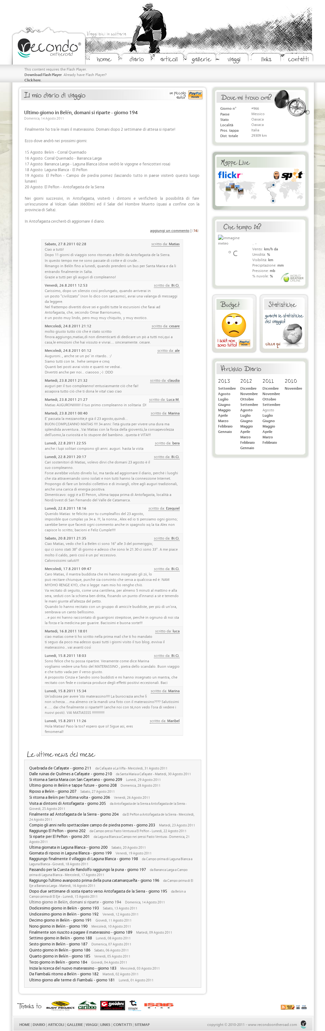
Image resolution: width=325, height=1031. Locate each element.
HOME (24, 1024)
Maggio (224, 409)
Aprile (223, 415)
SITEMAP (142, 1024)
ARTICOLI (56, 1024)
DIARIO (39, 1024)
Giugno (224, 404)
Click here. (33, 79)
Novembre (249, 393)
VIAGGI (91, 1024)
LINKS (105, 1024)
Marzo (223, 420)
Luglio (223, 398)
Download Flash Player (43, 74)
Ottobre (247, 398)
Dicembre (248, 388)
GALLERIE (75, 1024)
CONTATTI (122, 1024)
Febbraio (225, 425)
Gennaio (225, 431)
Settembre (227, 388)
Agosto (224, 393)
